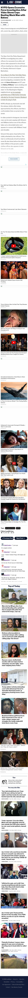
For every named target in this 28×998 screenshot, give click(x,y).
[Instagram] (6, 533)
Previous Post (8, 538)
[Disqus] (14, 562)
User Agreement (6, 984)
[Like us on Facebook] (3, 533)
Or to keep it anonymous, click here (14, 782)
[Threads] (8, 533)
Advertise (21, 979)
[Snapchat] (12, 533)
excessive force (10, 528)
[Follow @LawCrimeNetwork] (10, 533)
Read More (14, 159)
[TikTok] (5, 533)
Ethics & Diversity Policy (18, 984)
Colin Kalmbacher (6, 20)
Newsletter (6, 981)
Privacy (13, 981)
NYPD (18, 528)
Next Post (19, 538)
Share (4, 24)
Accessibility (19, 981)
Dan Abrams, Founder (17, 987)
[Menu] (2, 2)
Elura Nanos (5, 950)
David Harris (5, 799)
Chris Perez (5, 861)
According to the (13, 75)
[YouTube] (1, 533)
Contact (8, 987)
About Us (15, 979)
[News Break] (13, 533)
